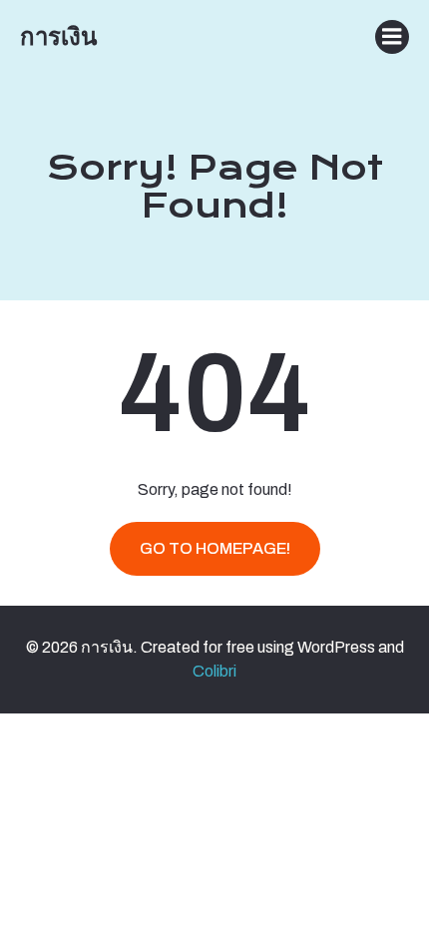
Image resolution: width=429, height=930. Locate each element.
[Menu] (392, 37)
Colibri (214, 671)
